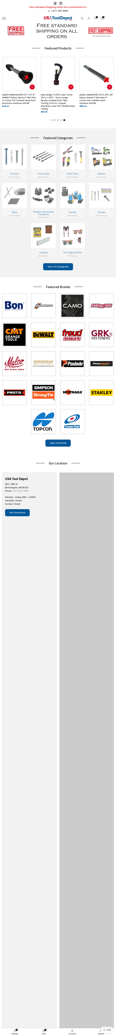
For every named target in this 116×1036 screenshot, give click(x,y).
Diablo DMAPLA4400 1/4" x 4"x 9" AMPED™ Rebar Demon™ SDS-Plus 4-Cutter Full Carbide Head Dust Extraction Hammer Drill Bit (19, 99)
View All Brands (58, 443)
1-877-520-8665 (59, 10)
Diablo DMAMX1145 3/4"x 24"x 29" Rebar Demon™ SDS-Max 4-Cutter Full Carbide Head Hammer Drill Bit (96, 99)
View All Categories (58, 266)
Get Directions (17, 512)
